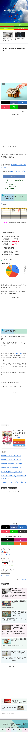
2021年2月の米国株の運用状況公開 (11, 456)
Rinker (19, 437)
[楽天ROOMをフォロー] (20, 540)
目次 (11, 176)
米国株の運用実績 (13, 488)
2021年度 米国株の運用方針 (18, 171)
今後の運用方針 (10, 188)
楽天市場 (16, 442)
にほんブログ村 (5, 554)
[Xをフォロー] (7, 540)
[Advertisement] (14, 67)
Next (27, 37)
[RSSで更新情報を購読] (20, 543)
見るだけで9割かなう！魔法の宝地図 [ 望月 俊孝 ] (19, 433)
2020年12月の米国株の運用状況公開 (11, 464)
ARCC (17, 353)
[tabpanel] (8, 36)
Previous (1, 37)
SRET (21, 353)
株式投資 (5, 488)
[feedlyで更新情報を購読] (7, 543)
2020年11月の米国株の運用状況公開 (11, 468)
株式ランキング (5, 575)
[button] (22, 107)
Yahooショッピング (19, 445)
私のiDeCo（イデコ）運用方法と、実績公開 (13, 482)
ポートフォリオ (12, 186)
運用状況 (11, 184)
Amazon (16, 440)
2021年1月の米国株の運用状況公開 (11, 460)
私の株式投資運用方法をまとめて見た (11, 472)
